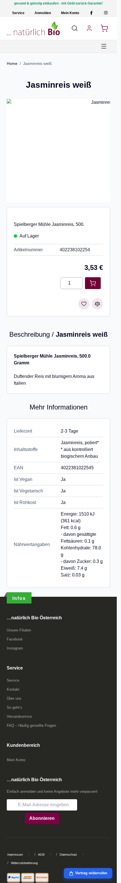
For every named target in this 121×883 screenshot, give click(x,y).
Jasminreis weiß (37, 63)
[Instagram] (105, 12)
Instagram (15, 648)
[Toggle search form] (75, 28)
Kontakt (13, 689)
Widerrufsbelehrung (24, 863)
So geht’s (14, 707)
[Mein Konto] (89, 28)
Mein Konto (70, 13)
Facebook (15, 639)
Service (18, 13)
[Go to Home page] (33, 28)
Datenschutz (68, 854)
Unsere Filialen (19, 630)
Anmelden (43, 13)
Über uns (14, 698)
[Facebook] (91, 12)
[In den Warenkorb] (93, 283)
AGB (41, 854)
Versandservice (19, 716)
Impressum (15, 854)
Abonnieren (42, 818)
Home (12, 63)
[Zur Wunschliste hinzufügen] (83, 303)
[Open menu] (104, 46)
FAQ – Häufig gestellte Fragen (31, 725)
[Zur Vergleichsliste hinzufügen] (97, 303)
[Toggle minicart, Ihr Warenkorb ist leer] (104, 28)
